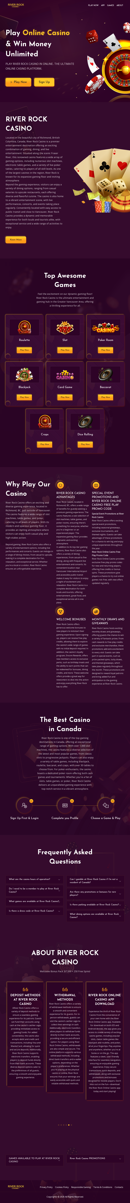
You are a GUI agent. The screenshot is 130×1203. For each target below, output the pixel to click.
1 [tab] (58, 1125)
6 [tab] (71, 1125)
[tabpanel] (25, 1037)
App (103, 6)
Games (110, 6)
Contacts (119, 1187)
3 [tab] (63, 1125)
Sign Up (44, 82)
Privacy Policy (46, 1187)
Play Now (93, 6)
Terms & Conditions (102, 1187)
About (120, 6)
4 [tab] (66, 1125)
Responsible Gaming (81, 1187)
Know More (16, 240)
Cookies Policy (62, 1187)
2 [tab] (61, 1125)
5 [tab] (68, 1125)
